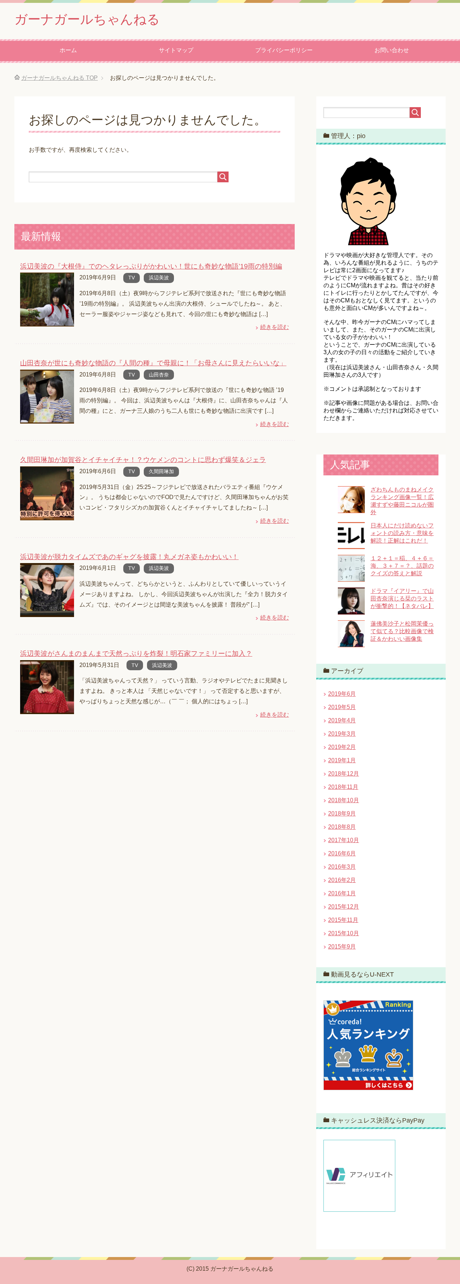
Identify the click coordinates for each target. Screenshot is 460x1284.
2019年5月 (342, 707)
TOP (59, 78)
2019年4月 (342, 720)
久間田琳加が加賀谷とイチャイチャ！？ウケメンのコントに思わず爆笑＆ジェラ (143, 459)
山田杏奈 (159, 375)
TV (131, 277)
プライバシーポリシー (284, 50)
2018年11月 (343, 787)
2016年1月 (342, 893)
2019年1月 (342, 760)
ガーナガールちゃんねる (87, 19)
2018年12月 (343, 774)
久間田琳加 (161, 471)
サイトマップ (176, 50)
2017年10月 (343, 840)
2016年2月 (342, 880)
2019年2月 (342, 747)
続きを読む (274, 327)
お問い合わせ (391, 50)
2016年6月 (342, 853)
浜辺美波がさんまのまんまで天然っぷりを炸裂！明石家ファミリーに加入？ (136, 653)
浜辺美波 (159, 277)
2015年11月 (343, 920)
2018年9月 (342, 813)
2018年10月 (343, 800)
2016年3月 (342, 867)
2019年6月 (342, 694)
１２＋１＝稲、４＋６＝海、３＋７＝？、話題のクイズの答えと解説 (402, 565)
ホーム (68, 50)
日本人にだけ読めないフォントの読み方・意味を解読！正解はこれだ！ (402, 533)
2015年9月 (342, 946)
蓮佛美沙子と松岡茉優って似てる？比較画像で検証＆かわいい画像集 (402, 631)
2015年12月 (343, 907)
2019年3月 (342, 734)
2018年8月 (342, 827)
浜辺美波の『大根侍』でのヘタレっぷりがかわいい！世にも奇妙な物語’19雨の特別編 (151, 266)
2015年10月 (343, 933)
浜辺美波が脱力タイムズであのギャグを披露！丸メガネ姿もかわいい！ (129, 557)
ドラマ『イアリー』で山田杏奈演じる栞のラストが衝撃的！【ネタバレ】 (402, 598)
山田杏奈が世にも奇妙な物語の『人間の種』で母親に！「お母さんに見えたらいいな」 (153, 363)
